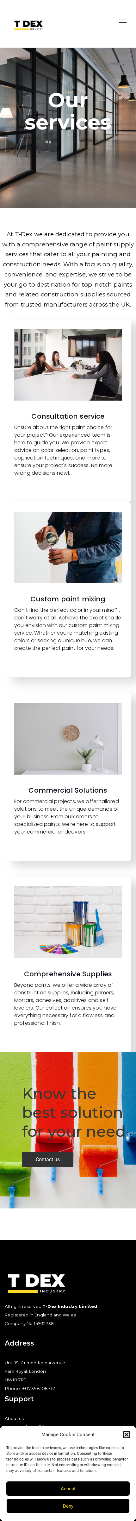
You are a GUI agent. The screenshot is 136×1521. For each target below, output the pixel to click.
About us (14, 1418)
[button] (126, 1434)
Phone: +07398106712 (30, 1388)
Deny (68, 1506)
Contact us (48, 1160)
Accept (68, 1489)
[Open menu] (123, 22)
